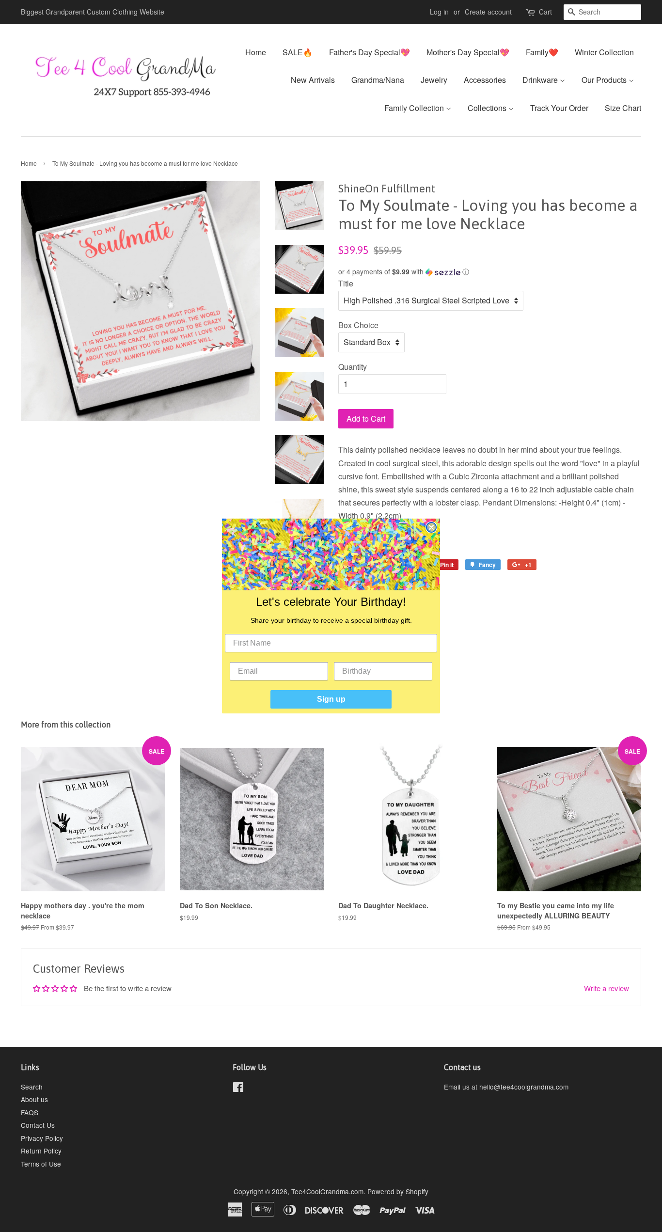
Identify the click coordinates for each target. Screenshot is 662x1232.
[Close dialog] (431, 527)
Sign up (331, 699)
